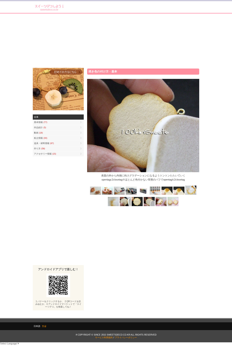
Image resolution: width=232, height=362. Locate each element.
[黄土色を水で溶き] (167, 194)
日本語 (37, 326)
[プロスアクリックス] (143, 194)
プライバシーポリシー (126, 337)
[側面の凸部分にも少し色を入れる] (161, 206)
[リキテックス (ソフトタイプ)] (155, 194)
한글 (44, 326)
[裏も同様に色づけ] (137, 206)
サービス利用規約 (104, 337)
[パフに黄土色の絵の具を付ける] (179, 194)
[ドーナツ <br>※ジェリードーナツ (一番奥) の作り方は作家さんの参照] (107, 194)
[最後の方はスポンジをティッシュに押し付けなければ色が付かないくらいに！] (113, 206)
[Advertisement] (116, 40)
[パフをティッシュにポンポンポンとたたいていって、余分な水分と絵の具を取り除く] (191, 194)
